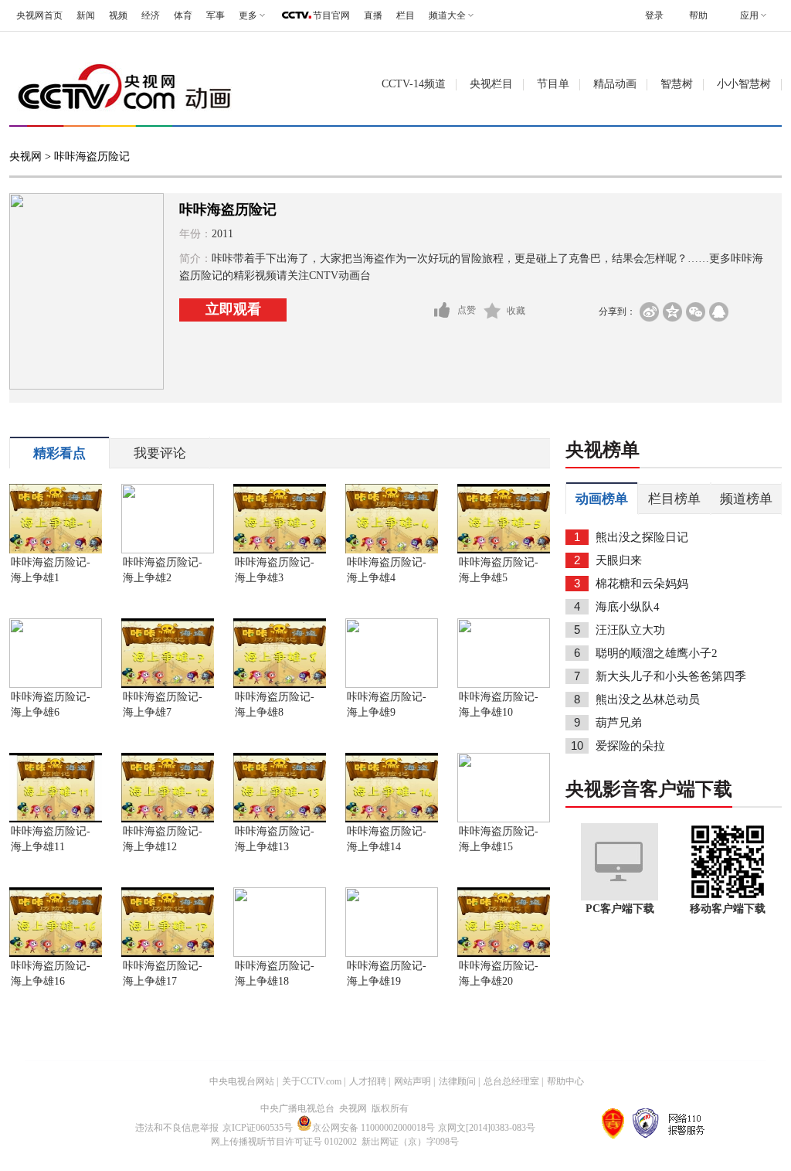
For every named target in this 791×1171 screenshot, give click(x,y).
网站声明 (412, 1081)
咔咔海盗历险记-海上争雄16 (50, 973)
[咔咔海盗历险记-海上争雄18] (279, 953)
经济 (150, 15)
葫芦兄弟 (619, 723)
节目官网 (331, 15)
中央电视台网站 (241, 1081)
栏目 (405, 15)
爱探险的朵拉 (630, 746)
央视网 (25, 156)
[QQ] (718, 312)
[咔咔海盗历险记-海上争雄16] (55, 953)
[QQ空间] (672, 312)
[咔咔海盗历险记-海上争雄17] (167, 953)
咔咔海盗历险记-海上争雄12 (162, 839)
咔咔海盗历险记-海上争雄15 (498, 839)
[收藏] (492, 310)
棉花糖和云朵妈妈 (642, 583)
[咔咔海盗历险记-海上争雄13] (279, 819)
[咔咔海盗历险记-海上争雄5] (503, 550)
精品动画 (615, 84)
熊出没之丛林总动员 (648, 699)
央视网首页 (39, 15)
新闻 (85, 15)
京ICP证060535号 (257, 1127)
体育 (183, 15)
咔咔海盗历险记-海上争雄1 (50, 570)
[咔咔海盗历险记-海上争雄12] (167, 819)
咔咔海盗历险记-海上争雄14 (386, 839)
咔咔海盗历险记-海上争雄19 (386, 973)
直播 (373, 15)
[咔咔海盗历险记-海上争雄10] (503, 684)
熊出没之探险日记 (642, 537)
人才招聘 (367, 1081)
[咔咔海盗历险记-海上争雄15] (503, 819)
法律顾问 (457, 1081)
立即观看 (233, 309)
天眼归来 (619, 560)
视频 (118, 15)
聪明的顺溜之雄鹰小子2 (657, 653)
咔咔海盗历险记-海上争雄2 (162, 570)
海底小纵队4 (628, 607)
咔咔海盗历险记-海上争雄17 (162, 973)
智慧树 (676, 84)
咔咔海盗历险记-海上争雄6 (50, 704)
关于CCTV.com (311, 1081)
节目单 (553, 84)
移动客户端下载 (728, 908)
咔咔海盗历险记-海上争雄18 (274, 973)
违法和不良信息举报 (177, 1127)
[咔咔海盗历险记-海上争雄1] (55, 550)
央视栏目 (491, 84)
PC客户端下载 (620, 908)
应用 (749, 15)
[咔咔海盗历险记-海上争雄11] (55, 819)
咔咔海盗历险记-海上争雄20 (498, 973)
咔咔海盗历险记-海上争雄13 (274, 839)
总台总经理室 (511, 1081)
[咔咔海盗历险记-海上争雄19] (391, 953)
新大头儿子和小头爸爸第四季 (671, 676)
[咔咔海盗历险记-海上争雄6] (55, 684)
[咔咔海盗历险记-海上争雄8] (279, 684)
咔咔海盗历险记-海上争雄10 (498, 704)
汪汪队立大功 (630, 630)
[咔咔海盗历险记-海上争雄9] (391, 684)
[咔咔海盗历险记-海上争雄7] (167, 684)
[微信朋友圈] (695, 312)
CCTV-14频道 (414, 84)
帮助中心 (565, 1081)
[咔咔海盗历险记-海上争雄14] (391, 819)
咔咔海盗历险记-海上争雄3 (274, 570)
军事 (215, 15)
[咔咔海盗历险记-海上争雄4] (391, 550)
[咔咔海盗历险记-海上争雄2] (167, 550)
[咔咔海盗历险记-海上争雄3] (279, 550)
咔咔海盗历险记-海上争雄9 (386, 704)
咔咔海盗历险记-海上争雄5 (498, 570)
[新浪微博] (649, 312)
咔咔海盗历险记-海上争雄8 (274, 704)
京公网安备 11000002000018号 (373, 1127)
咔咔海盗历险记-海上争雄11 (50, 839)
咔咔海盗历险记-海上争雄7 (162, 704)
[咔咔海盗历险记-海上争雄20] (503, 953)
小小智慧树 (744, 84)
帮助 (698, 15)
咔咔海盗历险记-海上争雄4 (386, 570)
